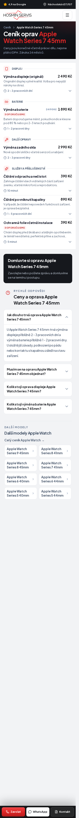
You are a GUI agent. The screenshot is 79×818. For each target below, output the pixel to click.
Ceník (7, 27)
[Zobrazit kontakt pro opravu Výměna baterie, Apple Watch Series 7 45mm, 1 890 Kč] (38, 119)
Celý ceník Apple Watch (24, 440)
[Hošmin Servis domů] (18, 15)
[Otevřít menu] (67, 15)
